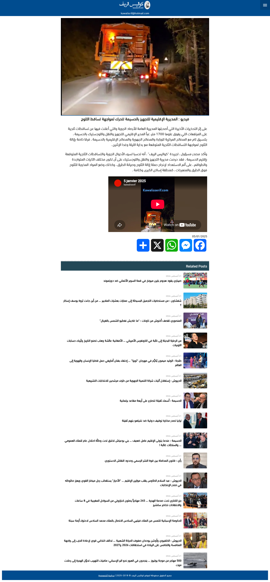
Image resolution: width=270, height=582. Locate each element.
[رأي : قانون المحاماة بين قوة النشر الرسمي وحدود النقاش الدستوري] (135, 460)
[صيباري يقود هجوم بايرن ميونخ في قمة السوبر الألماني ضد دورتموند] (135, 280)
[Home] (135, 5)
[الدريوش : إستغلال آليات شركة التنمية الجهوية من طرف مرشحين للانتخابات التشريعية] (135, 380)
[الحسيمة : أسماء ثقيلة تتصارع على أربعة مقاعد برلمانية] (135, 400)
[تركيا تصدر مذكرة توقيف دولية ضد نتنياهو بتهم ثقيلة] (135, 420)
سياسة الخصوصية (106, 575)
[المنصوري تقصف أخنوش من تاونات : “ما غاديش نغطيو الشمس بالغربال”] (135, 320)
